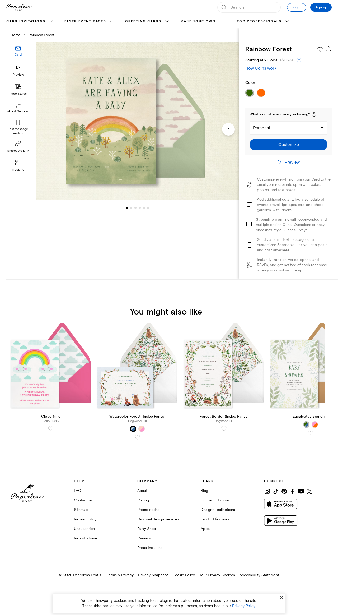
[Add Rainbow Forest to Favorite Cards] (320, 49)
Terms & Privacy (120, 575)
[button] (314, 114)
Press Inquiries (149, 547)
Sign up (320, 7)
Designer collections (218, 509)
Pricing (143, 500)
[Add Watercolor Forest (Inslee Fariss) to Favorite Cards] (137, 437)
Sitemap (81, 509)
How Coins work (260, 68)
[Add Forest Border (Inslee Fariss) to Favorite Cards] (224, 429)
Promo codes (148, 509)
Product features (215, 519)
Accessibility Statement (259, 575)
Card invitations (25, 21)
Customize (288, 144)
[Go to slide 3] (131, 208)
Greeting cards (143, 21)
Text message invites (18, 131)
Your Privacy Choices (217, 575)
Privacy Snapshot (153, 575)
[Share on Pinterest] (284, 491)
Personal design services (158, 519)
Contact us (83, 500)
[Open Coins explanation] (299, 60)
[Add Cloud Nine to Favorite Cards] (51, 429)
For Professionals (259, 21)
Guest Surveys (18, 112)
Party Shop (146, 528)
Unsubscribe (84, 528)
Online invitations (215, 500)
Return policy (85, 519)
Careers (144, 538)
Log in (297, 7)
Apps (205, 528)
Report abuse (85, 538)
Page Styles (18, 94)
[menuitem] (30, 21)
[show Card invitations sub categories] (51, 21)
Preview (18, 75)
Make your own (198, 21)
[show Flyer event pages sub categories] (111, 21)
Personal (261, 128)
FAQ (77, 490)
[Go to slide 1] (127, 208)
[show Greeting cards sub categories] (167, 21)
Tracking (18, 170)
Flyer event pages (85, 21)
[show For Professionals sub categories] (287, 21)
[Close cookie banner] (281, 597)
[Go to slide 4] (135, 208)
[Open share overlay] (328, 48)
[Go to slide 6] (144, 208)
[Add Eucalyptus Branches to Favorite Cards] (310, 433)
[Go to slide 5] (140, 208)
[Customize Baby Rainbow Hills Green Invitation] (137, 121)
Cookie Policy (183, 575)
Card (18, 55)
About (142, 490)
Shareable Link (18, 151)
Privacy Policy (243, 606)
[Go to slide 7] (148, 208)
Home (15, 35)
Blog (204, 490)
